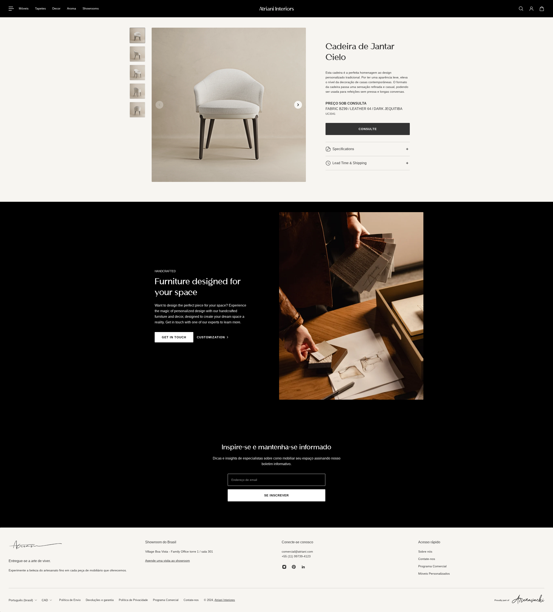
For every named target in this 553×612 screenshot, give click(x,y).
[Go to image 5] (137, 110)
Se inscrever (276, 495)
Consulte (368, 129)
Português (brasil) (21, 600)
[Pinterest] (294, 567)
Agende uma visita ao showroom (167, 560)
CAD (45, 600)
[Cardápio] (11, 8)
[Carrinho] (542, 8)
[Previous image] (159, 105)
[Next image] (298, 105)
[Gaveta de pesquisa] (521, 8)
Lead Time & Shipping (349, 163)
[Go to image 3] (137, 72)
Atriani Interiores (225, 600)
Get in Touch (174, 337)
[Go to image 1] (137, 35)
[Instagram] (284, 567)
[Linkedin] (303, 567)
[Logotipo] (276, 9)
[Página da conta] (531, 8)
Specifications (343, 149)
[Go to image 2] (137, 54)
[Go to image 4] (137, 91)
